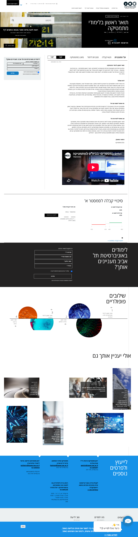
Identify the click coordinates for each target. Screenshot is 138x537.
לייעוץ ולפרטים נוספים (118, 467)
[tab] (60, 57)
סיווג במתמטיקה (77, 57)
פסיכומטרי (72, 212)
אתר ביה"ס (11, 45)
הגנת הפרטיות (77, 520)
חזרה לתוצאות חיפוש (124, 16)
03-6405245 (64, 490)
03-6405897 (94, 468)
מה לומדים (99, 517)
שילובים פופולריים (116, 298)
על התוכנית (120, 57)
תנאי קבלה (106, 57)
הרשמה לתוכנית (120, 43)
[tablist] (97, 57)
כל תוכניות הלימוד (100, 520)
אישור (23, 526)
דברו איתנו (40, 3)
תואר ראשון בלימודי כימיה (14, 321)
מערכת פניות (34, 3)
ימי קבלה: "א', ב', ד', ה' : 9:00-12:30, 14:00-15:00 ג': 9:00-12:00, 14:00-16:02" (59, 495)
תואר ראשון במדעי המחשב (62, 320)
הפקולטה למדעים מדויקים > (112, 16)
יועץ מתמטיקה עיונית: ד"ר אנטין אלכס (89, 462)
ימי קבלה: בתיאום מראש (33, 471)
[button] (128, 521)
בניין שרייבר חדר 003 (62, 467)
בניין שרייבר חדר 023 (34, 473)
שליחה (12, 73)
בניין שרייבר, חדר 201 (92, 470)
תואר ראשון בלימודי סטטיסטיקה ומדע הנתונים (107, 315)
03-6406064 (35, 468)
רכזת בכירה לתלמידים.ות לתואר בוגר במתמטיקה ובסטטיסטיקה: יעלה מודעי (59, 485)
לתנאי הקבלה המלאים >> (115, 241)
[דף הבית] (130, 5)
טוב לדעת (75, 517)
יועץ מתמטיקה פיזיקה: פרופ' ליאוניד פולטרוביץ (30, 462)
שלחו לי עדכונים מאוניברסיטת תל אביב (31, 72)
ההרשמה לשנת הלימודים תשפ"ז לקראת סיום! (20, 32)
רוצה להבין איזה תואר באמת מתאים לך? (20, 32)
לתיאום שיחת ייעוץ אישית (20, 35)
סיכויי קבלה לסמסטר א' (103, 200)
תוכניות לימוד (93, 57)
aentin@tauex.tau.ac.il (89, 465)
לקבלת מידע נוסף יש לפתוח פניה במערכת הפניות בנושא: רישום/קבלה (88, 485)
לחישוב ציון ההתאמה (51, 215)
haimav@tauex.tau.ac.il (59, 465)
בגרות (66, 212)
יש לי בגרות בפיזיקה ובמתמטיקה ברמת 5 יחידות (67, 219)
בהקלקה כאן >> (93, 490)
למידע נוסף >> (110, 534)
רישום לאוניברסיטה (12, 3)
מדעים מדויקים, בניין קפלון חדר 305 (59, 500)
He (26, 3)
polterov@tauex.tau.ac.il (30, 465)
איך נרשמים (123, 517)
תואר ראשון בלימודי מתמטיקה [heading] (108, 25)
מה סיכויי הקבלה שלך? (69, 207)
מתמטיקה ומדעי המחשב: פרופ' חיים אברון (59, 462)
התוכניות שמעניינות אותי (51, 3)
